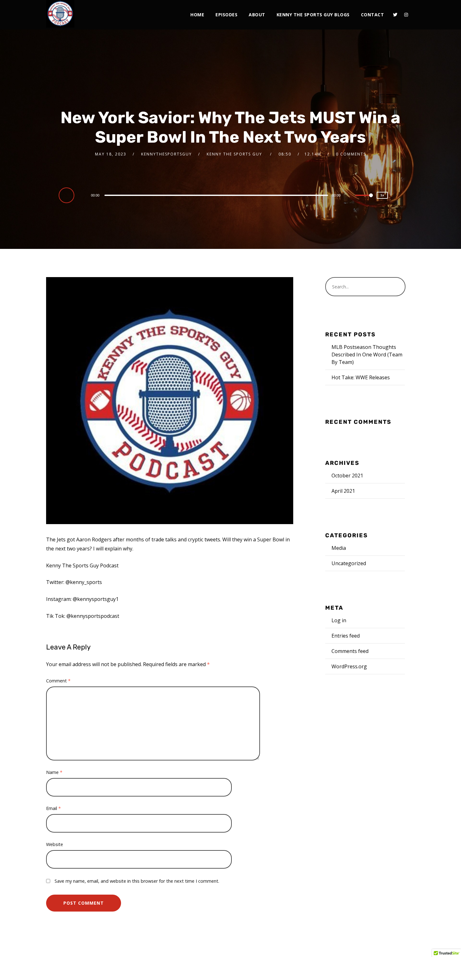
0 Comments (351, 154)
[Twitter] (395, 14)
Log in (338, 620)
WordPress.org (349, 666)
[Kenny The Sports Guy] (60, 14)
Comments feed (349, 651)
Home (197, 15)
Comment (58, 681)
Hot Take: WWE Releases (360, 377)
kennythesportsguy (166, 154)
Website (54, 844)
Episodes (226, 15)
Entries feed (345, 635)
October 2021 (347, 475)
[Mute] (350, 196)
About (257, 15)
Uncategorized (348, 563)
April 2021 (343, 490)
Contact (372, 15)
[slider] (364, 200)
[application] (217, 195)
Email (53, 808)
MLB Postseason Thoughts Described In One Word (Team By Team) (366, 354)
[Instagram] (406, 14)
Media (338, 547)
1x (382, 195)
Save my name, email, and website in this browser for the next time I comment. (137, 881)
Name (54, 772)
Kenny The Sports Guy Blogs (313, 15)
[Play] (67, 195)
